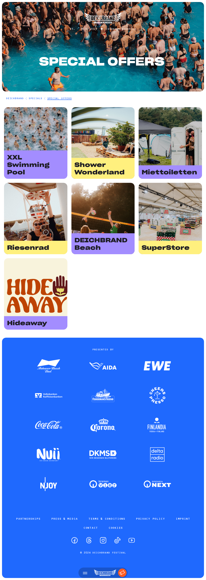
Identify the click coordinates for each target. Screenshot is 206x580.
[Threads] (89, 540)
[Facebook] (74, 540)
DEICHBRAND (15, 98)
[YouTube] (132, 540)
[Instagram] (103, 540)
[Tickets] (122, 573)
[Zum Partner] (49, 366)
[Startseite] (103, 25)
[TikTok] (117, 540)
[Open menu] (85, 572)
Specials (35, 98)
